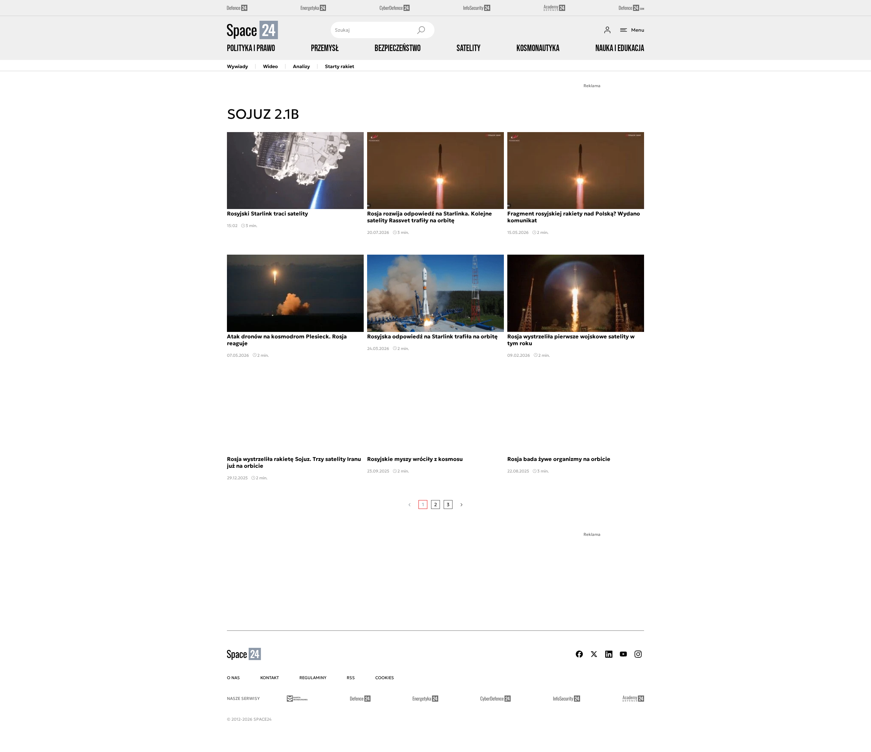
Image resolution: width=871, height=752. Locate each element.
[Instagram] (638, 654)
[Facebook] (579, 654)
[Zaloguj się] (607, 30)
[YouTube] (623, 654)
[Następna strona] (461, 504)
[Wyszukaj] (420, 30)
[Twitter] (594, 654)
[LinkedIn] (609, 654)
